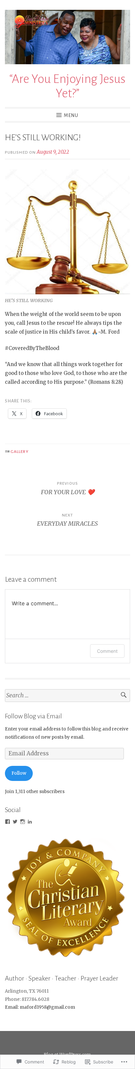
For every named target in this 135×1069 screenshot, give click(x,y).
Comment (107, 651)
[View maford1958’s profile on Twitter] (15, 821)
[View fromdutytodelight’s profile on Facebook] (7, 821)
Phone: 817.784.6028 (27, 999)
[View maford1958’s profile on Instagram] (22, 821)
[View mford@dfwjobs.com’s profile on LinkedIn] (29, 821)
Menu (71, 115)
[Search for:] (67, 695)
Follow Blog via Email (33, 716)
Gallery (19, 451)
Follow (18, 773)
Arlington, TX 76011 (27, 991)
